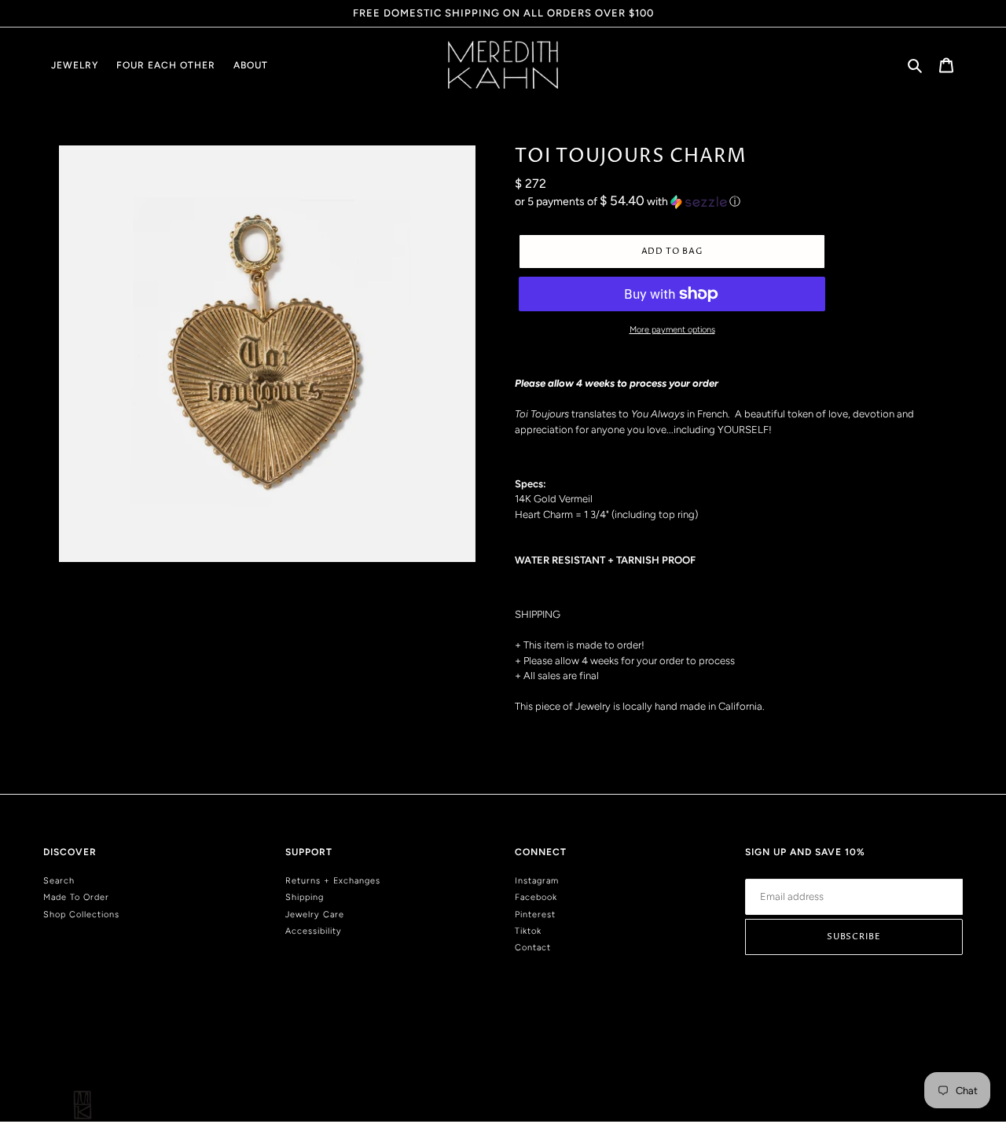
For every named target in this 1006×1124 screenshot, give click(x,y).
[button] (627, 201)
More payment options (672, 330)
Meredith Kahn (937, 1054)
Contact (533, 947)
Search (59, 881)
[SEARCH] (916, 65)
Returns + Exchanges (332, 881)
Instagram (537, 881)
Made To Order (76, 897)
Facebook (536, 897)
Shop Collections (81, 914)
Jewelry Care (314, 914)
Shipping (304, 897)
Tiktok (528, 931)
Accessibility (313, 931)
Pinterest (535, 914)
